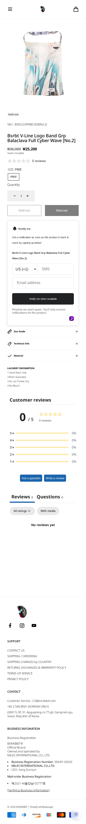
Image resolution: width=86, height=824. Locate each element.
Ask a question (31, 478)
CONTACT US (16, 650)
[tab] (50, 497)
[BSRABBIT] (43, 9)
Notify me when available (43, 298)
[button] (10, 9)
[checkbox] (48, 511)
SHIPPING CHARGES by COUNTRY (29, 662)
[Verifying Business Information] (28, 790)
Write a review (55, 478)
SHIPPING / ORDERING (22, 656)
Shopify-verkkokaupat (41, 806)
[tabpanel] (43, 540)
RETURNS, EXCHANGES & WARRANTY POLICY (36, 668)
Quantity (13, 184)
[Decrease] (12, 195)
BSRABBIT (22, 806)
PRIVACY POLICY (18, 679)
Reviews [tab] (22, 497)
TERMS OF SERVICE (20, 673)
